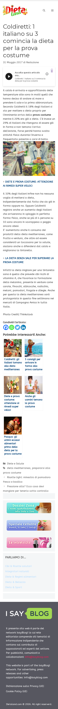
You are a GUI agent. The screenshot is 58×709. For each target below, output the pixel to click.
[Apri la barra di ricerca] (44, 10)
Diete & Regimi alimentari (20, 576)
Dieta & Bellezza (15, 582)
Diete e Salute (15, 463)
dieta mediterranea (18, 468)
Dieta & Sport (13, 587)
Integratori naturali (17, 571)
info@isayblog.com (37, 656)
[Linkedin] (23, 327)
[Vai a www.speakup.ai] (52, 70)
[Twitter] (17, 327)
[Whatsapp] (11, 327)
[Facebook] (5, 327)
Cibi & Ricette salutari (18, 566)
